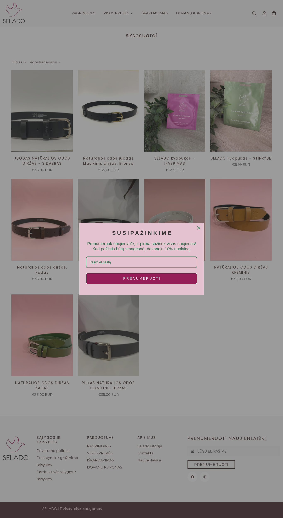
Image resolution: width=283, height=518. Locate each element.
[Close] (199, 228)
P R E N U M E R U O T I (141, 278)
